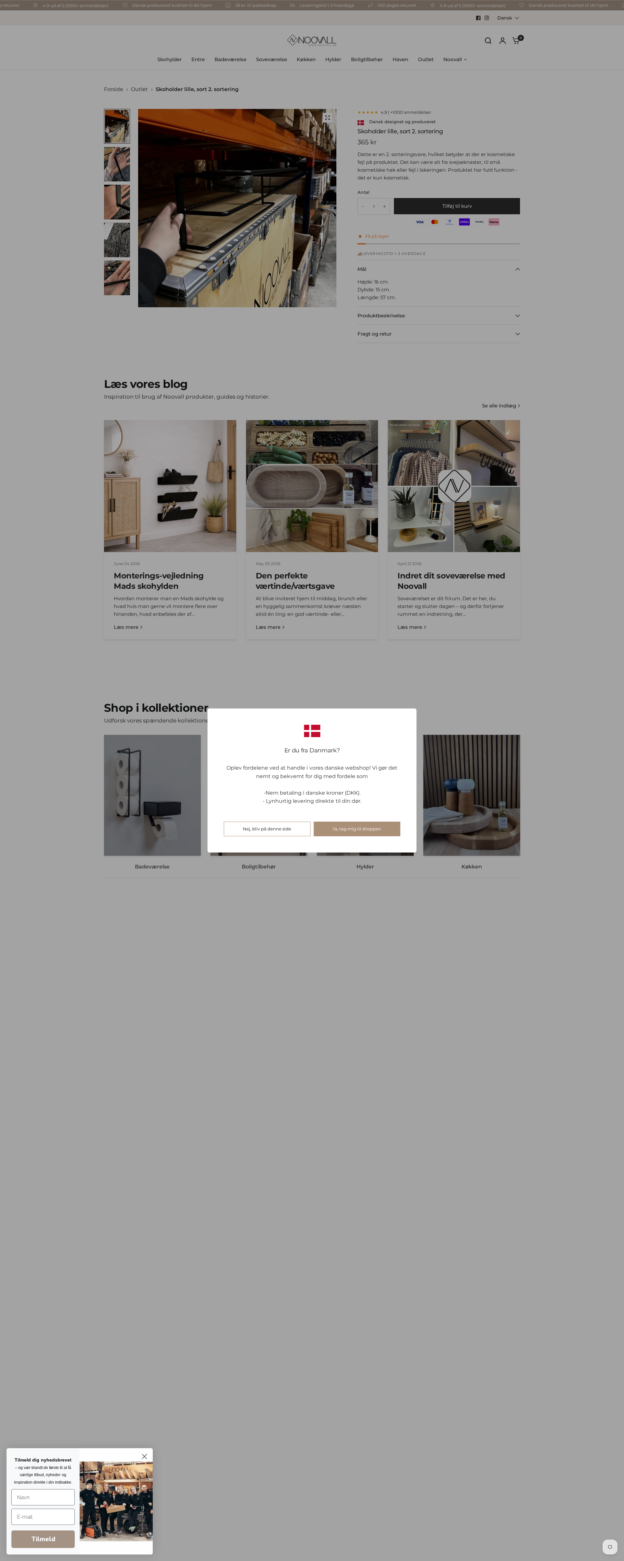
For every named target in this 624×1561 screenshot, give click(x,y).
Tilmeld (43, 1539)
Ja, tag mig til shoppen (356, 828)
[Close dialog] (144, 1456)
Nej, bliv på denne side (267, 828)
